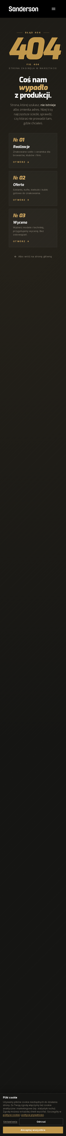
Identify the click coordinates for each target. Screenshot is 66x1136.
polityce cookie (11, 1115)
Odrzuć (41, 1121)
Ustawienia (10, 1121)
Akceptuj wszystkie (33, 1130)
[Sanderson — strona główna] (23, 9)
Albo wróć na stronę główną (35, 256)
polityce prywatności (32, 1115)
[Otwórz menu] (53, 9)
